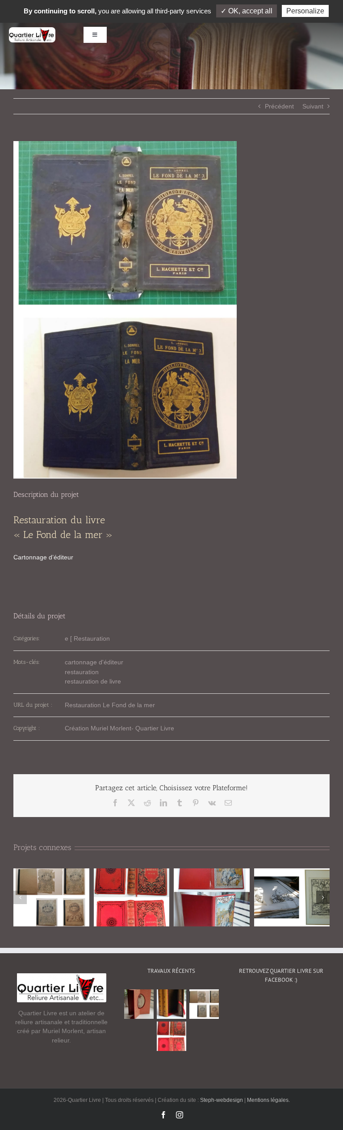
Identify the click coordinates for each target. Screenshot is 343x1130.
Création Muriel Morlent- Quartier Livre (119, 728)
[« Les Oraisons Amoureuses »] (138, 1004)
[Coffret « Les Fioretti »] (171, 1004)
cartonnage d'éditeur (94, 662)
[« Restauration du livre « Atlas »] (203, 1004)
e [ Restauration (87, 638)
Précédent (279, 106)
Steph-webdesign (222, 1100)
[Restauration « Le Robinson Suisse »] (171, 1036)
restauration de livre (93, 681)
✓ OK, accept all (246, 11)
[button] (20, 897)
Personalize (305, 11)
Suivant (312, 106)
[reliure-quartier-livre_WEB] (32, 30)
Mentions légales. (268, 1100)
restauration (82, 671)
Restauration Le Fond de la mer (110, 705)
